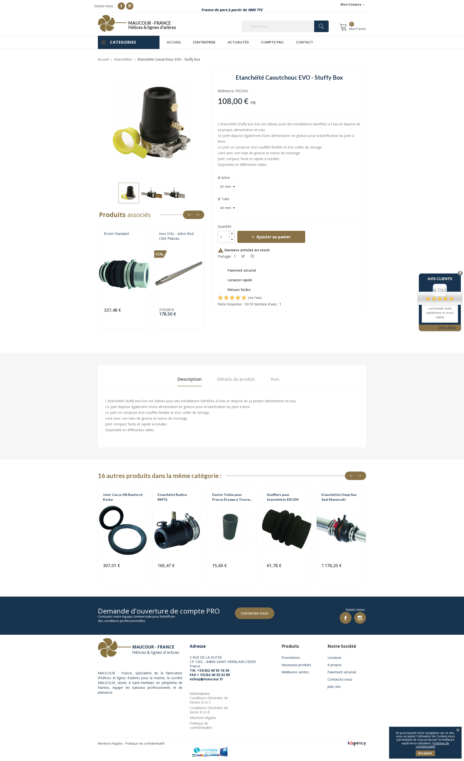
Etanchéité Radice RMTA (172, 497)
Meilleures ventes (295, 672)
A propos (334, 664)
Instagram (129, 6)
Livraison (334, 657)
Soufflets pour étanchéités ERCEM (282, 497)
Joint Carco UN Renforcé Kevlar (123, 497)
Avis (275, 379)
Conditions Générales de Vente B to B (209, 709)
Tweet (243, 256)
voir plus (447, 327)
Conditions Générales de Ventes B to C (209, 700)
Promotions (291, 657)
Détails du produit (236, 379)
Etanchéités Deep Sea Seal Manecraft (338, 497)
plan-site (334, 686)
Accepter (425, 753)
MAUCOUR (166, 244)
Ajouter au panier (273, 237)
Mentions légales (203, 717)
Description (189, 379)
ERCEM (108, 244)
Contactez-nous (254, 613)
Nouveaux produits (296, 664)
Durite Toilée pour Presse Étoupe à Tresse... (232, 497)
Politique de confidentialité (201, 725)
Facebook (121, 6)
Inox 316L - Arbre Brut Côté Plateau (176, 236)
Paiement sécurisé (341, 672)
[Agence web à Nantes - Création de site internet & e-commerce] (357, 743)
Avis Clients (440, 279)
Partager (235, 256)
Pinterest (253, 256)
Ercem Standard (116, 233)
